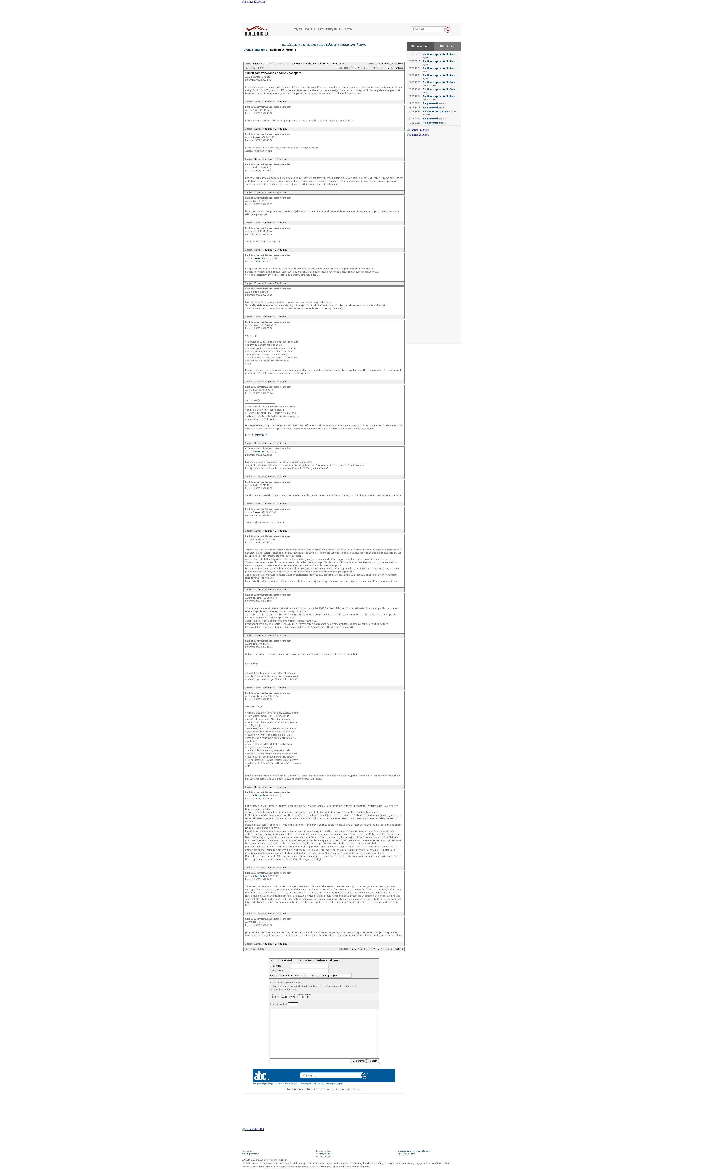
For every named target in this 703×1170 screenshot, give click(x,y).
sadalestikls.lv (259, 435)
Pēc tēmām (447, 46)
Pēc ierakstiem (420, 46)
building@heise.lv (250, 1154)
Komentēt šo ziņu (263, 101)
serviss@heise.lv (324, 1154)
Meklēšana (310, 63)
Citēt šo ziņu (281, 101)
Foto (348, 29)
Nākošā (399, 63)
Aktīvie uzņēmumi (330, 29)
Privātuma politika (406, 1154)
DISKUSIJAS (308, 45)
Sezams (257, 137)
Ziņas (298, 29)
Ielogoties (323, 63)
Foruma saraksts (261, 63)
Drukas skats (337, 63)
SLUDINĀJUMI (328, 45)
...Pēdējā (389, 68)
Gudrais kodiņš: (279, 1004)
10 (378, 68)
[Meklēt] (447, 29)
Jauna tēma (296, 63)
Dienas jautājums (255, 50)
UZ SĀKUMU (290, 45)
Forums (309, 29)
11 (382, 68)
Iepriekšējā (387, 63)
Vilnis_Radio (259, 795)
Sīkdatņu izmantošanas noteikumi (414, 1151)
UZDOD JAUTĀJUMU (353, 45)
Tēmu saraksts (280, 63)
